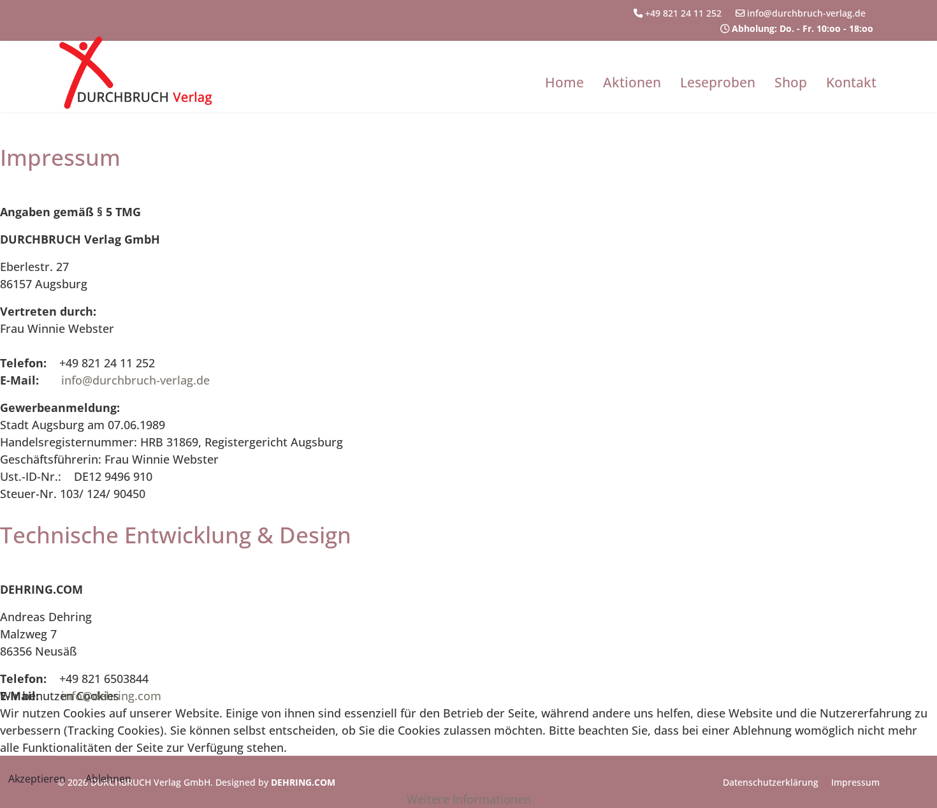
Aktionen (632, 82)
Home (564, 82)
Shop (790, 82)
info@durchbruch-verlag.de (810, 13)
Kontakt (851, 82)
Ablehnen (108, 779)
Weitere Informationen (469, 799)
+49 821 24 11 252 (687, 13)
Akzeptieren (37, 779)
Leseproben (717, 82)
